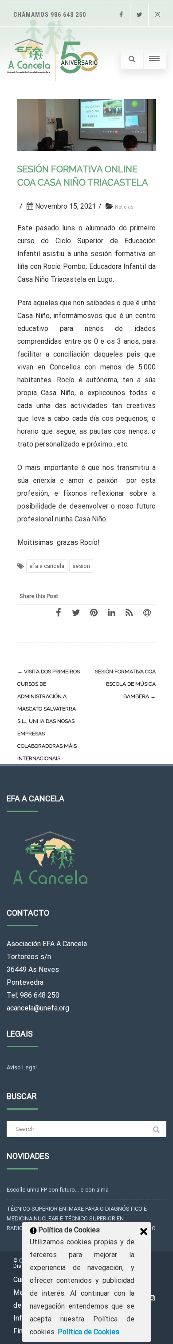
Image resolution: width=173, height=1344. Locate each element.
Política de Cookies (89, 1332)
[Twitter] (139, 15)
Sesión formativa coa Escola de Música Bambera (125, 683)
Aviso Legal (22, 1067)
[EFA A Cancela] (54, 59)
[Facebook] (121, 15)
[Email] (147, 612)
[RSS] (129, 612)
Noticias (124, 207)
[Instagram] (157, 15)
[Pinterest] (93, 612)
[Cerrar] (143, 1231)
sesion (81, 566)
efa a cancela (46, 566)
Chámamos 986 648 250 (49, 14)
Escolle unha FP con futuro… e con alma (58, 1189)
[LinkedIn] (111, 612)
